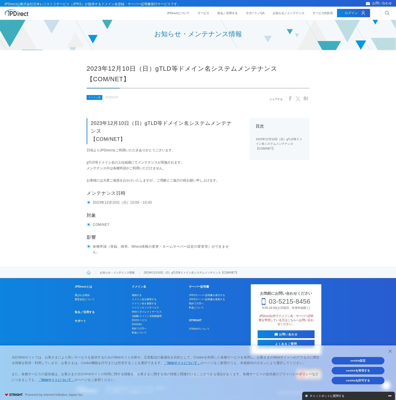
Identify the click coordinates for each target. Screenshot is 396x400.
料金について (139, 332)
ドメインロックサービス (145, 307)
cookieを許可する (358, 380)
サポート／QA (255, 13)
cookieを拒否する (358, 370)
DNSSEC (137, 324)
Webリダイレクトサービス (147, 311)
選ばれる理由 (82, 295)
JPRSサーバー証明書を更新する (207, 299)
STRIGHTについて (199, 328)
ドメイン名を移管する (144, 299)
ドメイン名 (94, 97)
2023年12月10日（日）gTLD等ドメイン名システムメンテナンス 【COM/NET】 (279, 143)
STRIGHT (195, 320)
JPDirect (16, 13)
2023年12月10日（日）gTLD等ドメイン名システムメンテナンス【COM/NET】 (191, 272)
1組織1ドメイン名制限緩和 (147, 316)
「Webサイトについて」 (182, 363)
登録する (137, 295)
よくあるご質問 (286, 343)
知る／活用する (227, 13)
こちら (292, 320)
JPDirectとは (83, 286)
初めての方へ (139, 328)
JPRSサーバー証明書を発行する (207, 295)
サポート (80, 320)
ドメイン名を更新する (144, 303)
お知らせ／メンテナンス (288, 13)
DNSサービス (139, 320)
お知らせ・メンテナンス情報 (117, 272)
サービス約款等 (323, 13)
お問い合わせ (382, 3)
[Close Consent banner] (390, 351)
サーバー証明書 (199, 286)
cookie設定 (358, 360)
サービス (203, 13)
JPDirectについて (178, 13)
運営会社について (84, 299)
